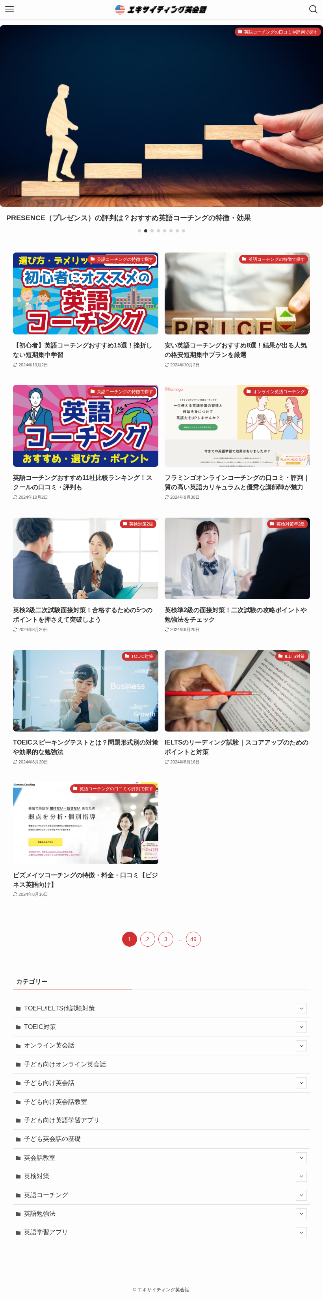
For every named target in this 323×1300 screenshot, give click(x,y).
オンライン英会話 (49, 1045)
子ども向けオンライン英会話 (65, 1064)
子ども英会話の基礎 (52, 1138)
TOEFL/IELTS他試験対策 (59, 1008)
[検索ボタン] (313, 9)
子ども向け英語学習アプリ (62, 1120)
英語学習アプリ (46, 1232)
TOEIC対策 (40, 1026)
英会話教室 (40, 1157)
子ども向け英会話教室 (55, 1101)
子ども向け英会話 (49, 1082)
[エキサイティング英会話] (161, 9)
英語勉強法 (40, 1213)
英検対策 (36, 1176)
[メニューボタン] (9, 9)
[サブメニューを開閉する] (301, 1008)
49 (193, 939)
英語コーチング (46, 1195)
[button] (139, 230)
